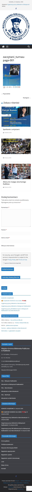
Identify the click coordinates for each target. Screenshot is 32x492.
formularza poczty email (22, 364)
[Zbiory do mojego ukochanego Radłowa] (16, 165)
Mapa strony (4, 465)
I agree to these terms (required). (12, 263)
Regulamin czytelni (6, 454)
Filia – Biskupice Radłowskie (9, 381)
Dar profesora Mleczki (16, 320)
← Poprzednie (5, 94)
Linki (2, 461)
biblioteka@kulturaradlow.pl (12, 361)
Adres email (5, 238)
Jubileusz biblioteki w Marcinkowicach (17, 328)
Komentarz (5, 207)
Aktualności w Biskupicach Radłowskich (12, 384)
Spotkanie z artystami (11, 129)
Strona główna (5, 441)
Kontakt (3, 468)
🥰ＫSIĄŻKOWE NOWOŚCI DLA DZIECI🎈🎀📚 (13, 300)
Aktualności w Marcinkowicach (9, 391)
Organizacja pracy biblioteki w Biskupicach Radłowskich (16, 306)
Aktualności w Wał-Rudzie (8, 398)
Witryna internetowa (7, 246)
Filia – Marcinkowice (6, 388)
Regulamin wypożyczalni (8, 451)
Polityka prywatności (7, 444)
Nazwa (4, 230)
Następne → (27, 98)
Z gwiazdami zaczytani (14, 331)
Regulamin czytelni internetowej (10, 458)
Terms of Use (23, 260)
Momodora (4, 331)
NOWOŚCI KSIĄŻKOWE (7, 298)
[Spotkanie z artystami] (16, 108)
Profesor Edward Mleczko (22, 322)
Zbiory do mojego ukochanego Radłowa (14, 183)
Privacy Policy (11, 260)
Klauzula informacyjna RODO (9, 370)
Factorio (3, 328)
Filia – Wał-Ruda (5, 395)
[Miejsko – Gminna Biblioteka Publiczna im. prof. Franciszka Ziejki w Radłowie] (3, 47)
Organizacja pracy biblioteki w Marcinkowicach (13, 303)
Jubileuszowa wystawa (12, 325)
